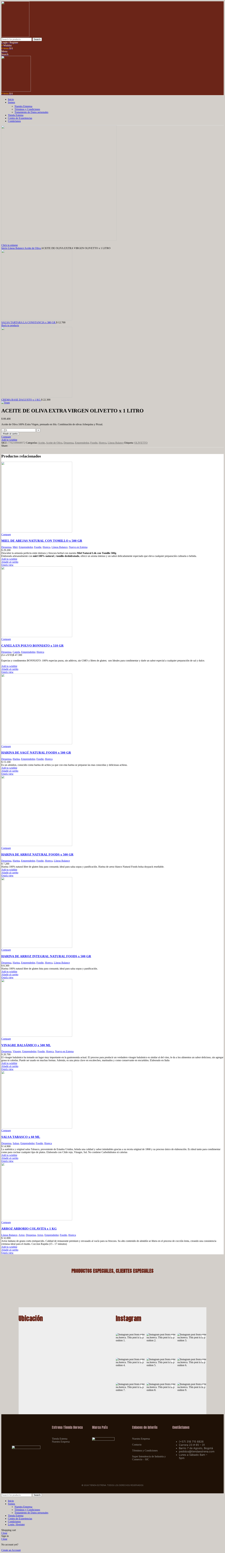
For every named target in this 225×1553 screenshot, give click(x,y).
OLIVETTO (141, 442)
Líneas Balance (16, 248)
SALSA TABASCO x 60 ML (20, 1137)
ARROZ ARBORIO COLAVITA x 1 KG (29, 1228)
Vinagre (17, 1051)
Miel (15, 547)
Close (4, 1533)
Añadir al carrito (10, 433)
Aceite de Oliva (32, 248)
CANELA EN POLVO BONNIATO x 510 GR (32, 645)
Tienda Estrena (59, 1438)
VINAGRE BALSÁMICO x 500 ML (26, 1045)
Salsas (16, 1143)
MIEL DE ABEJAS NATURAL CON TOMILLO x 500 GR (41, 540)
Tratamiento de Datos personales (31, 112)
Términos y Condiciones (27, 109)
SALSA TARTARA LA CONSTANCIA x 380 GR (28, 322)
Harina (16, 759)
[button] (130, 1344)
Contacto (136, 1444)
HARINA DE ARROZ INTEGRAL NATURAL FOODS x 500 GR (46, 956)
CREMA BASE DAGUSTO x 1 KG (21, 399)
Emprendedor (82, 442)
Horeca (102, 442)
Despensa (69, 442)
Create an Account (11, 1550)
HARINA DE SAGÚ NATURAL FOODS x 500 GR (36, 752)
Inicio (4, 248)
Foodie (94, 442)
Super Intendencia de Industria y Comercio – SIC (149, 1458)
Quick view (7, 564)
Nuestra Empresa (23, 106)
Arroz (21, 1235)
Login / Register (16, 1524)
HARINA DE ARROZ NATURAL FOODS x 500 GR (37, 854)
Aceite (41, 442)
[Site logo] (15, 36)
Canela (16, 652)
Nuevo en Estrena (78, 547)
